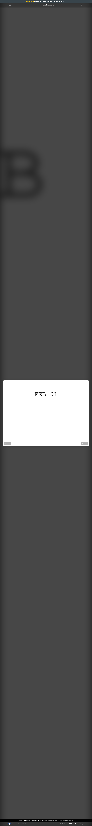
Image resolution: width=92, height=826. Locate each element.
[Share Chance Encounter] (75, 824)
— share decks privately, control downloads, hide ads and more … (46, 1)
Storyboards (65, 823)
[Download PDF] (83, 823)
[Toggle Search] (81, 5)
